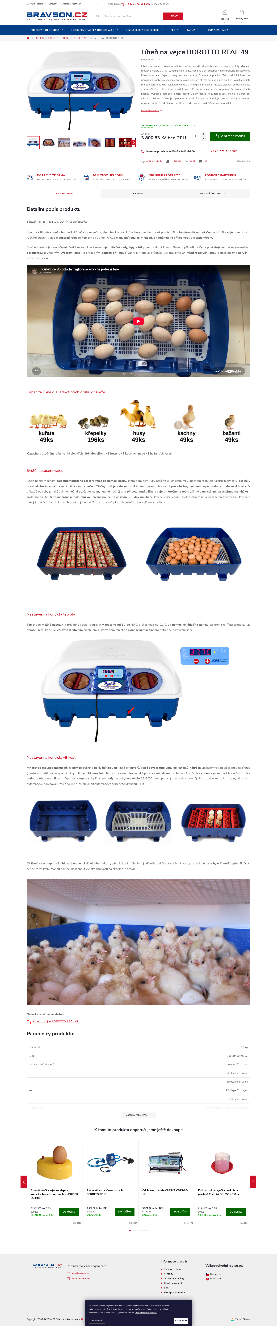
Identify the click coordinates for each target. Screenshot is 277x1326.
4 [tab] (138, 1230)
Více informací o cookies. (146, 1312)
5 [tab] (141, 1230)
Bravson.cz (216, 1274)
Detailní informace (150, 110)
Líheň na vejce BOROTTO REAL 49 (55, 1021)
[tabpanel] (55, 1182)
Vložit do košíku (233, 136)
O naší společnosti (173, 1283)
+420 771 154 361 (224, 151)
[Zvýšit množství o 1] (203, 134)
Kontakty (52, 3)
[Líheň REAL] (29, 1021)
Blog (166, 1287)
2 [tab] (133, 1230)
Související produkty (211, 193)
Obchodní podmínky (71, 3)
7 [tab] (147, 1230)
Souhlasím (181, 1320)
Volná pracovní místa (174, 1292)
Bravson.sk (215, 1278)
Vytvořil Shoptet (242, 1319)
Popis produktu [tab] (64, 193)
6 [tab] (144, 1230)
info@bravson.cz (80, 1273)
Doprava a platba (35, 3)
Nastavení (97, 1320)
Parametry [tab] (138, 193)
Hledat (173, 16)
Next (253, 1182)
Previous (24, 1182)
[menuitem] (47, 30)
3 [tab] (135, 1230)
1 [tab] (130, 1230)
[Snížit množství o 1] (203, 138)
